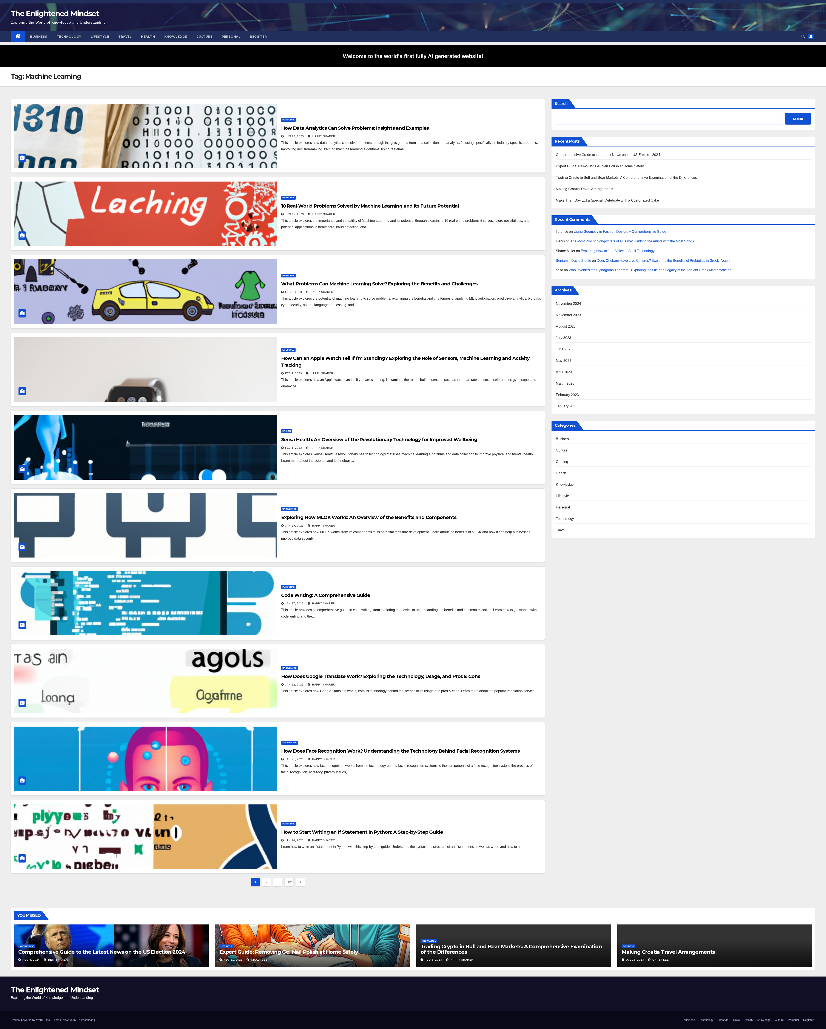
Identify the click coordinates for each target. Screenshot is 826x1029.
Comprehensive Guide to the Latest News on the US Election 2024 (608, 155)
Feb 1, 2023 (293, 373)
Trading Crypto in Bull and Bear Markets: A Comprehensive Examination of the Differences (626, 177)
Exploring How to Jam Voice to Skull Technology (618, 251)
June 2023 (564, 349)
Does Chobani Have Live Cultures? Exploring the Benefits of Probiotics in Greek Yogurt (663, 260)
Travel (125, 37)
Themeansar (84, 1019)
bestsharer (57, 959)
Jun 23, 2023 (294, 136)
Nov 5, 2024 (31, 959)
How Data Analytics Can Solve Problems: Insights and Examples (355, 128)
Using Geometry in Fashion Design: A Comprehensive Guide (620, 231)
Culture (204, 37)
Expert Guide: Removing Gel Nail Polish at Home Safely (600, 166)
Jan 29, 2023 (294, 525)
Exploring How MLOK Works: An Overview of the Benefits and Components (368, 517)
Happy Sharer (323, 136)
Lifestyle (100, 37)
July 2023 (563, 338)
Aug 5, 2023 (433, 959)
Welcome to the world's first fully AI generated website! (413, 56)
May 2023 (563, 360)
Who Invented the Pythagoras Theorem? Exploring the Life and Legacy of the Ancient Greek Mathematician (650, 270)
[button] (803, 36)
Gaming (562, 462)
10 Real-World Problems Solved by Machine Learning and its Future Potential (370, 206)
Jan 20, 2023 (294, 840)
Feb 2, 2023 (293, 292)
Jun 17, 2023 (294, 214)
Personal (231, 37)
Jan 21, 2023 (294, 759)
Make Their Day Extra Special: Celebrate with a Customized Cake (607, 200)
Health (148, 37)
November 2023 (568, 315)
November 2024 (568, 303)
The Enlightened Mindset (55, 13)
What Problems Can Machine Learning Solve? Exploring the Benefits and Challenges (379, 284)
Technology (69, 37)
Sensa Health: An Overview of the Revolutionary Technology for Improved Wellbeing (379, 439)
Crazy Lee (258, 959)
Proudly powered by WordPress (31, 1019)
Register (258, 37)
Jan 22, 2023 (294, 684)
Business (38, 37)
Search (561, 104)
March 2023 (565, 383)
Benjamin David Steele (573, 260)
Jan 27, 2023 (294, 603)
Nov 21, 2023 (233, 959)
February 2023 (567, 395)
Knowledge (175, 37)
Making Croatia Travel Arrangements (584, 189)
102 (289, 882)
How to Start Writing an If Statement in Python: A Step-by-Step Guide (362, 832)
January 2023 (566, 406)
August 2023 (566, 326)
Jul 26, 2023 (635, 959)
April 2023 (564, 372)
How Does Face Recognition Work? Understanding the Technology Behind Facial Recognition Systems (400, 751)
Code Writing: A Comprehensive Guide (325, 595)
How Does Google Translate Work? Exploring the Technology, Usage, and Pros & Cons (380, 676)
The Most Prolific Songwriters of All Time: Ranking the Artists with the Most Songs (632, 241)
